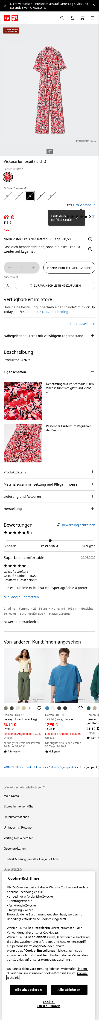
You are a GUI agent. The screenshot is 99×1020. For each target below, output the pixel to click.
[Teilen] (7, 285)
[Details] (90, 249)
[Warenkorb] (82, 18)
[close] (5, 6)
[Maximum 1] (34, 268)
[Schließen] (77, 218)
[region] (48, 945)
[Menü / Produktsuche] (92, 18)
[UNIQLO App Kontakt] (62, 18)
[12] (8, 177)
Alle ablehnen (69, 990)
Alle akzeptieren (28, 990)
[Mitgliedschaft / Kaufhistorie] (72, 18)
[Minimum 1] (10, 268)
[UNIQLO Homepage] (11, 18)
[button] (23, 401)
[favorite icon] (39, 708)
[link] (54, 5)
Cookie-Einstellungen (49, 1004)
